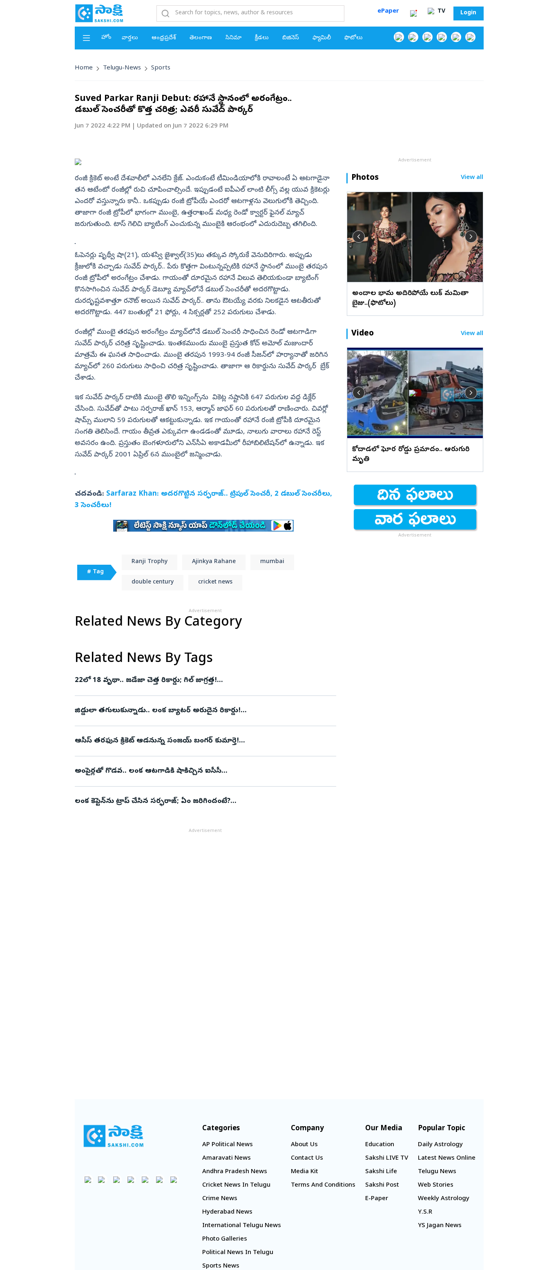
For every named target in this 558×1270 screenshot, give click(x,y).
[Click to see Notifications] (413, 13)
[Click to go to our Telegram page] (159, 1179)
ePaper (388, 11)
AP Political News (227, 1145)
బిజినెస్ (290, 38)
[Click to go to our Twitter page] (427, 37)
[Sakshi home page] (113, 1136)
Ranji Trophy (149, 562)
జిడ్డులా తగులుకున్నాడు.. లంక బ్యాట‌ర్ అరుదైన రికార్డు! (194, 710)
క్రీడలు (262, 38)
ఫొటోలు (353, 38)
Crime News (219, 1199)
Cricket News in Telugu (236, 1185)
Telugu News (437, 1172)
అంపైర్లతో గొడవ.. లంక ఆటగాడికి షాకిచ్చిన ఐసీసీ (202, 771)
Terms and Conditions (323, 1185)
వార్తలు (130, 38)
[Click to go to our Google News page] (470, 37)
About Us (304, 1145)
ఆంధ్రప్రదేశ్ (164, 38)
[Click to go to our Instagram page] (442, 37)
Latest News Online (446, 1158)
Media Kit (304, 1172)
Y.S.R (425, 1212)
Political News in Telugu (237, 1253)
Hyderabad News (227, 1212)
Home (84, 68)
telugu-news (122, 68)
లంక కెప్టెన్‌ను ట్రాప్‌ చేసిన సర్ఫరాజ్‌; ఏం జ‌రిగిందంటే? (203, 801)
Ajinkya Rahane (214, 562)
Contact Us (307, 1158)
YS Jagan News (440, 1226)
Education (379, 1145)
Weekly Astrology (443, 1199)
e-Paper (376, 1199)
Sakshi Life (381, 1172)
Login (468, 13)
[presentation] (359, 236)
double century (153, 582)
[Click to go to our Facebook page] (399, 37)
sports (160, 68)
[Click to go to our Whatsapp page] (413, 37)
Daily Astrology (440, 1145)
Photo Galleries (224, 1239)
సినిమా (233, 38)
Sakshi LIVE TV (386, 1158)
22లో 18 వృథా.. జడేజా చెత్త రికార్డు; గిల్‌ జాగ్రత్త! (203, 680)
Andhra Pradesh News (234, 1172)
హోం (106, 38)
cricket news (215, 582)
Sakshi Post (382, 1185)
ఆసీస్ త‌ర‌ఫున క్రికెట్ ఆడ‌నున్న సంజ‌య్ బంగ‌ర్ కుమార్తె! (197, 741)
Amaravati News (226, 1158)
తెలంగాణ (201, 38)
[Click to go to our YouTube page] (456, 37)
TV (440, 12)
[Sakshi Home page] (99, 13)
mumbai (272, 562)
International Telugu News (241, 1226)
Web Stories (435, 1185)
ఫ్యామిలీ (321, 38)
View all (472, 178)
